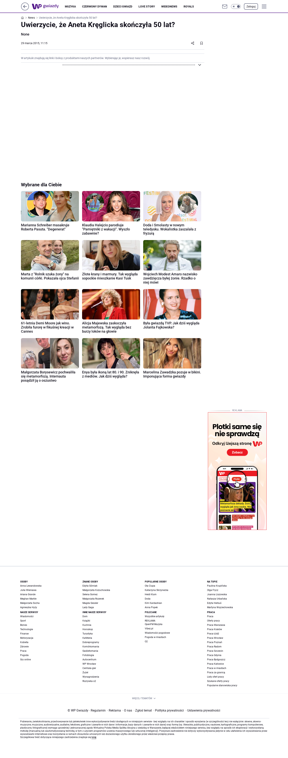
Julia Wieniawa (28, 590)
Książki (86, 620)
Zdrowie (24, 646)
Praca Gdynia (214, 655)
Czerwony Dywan (94, 6)
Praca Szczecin (215, 651)
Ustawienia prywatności (203, 710)
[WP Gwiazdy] (48, 6)
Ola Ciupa (150, 585)
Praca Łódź (213, 633)
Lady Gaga (88, 607)
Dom (85, 616)
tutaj (93, 737)
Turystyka (87, 633)
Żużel (85, 672)
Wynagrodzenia (90, 676)
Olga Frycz (212, 590)
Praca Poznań (214, 642)
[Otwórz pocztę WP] (225, 6)
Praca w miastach (216, 668)
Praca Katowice (215, 663)
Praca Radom (214, 646)
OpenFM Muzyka (153, 624)
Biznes (23, 625)
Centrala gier (89, 668)
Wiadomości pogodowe (157, 633)
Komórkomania (90, 646)
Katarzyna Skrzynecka (156, 590)
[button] (236, 6)
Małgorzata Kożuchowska (96, 590)
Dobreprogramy (90, 642)
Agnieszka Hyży (28, 607)
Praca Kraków (214, 629)
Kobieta (24, 642)
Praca (23, 651)
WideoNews (169, 6)
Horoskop (87, 629)
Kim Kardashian (153, 603)
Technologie (26, 629)
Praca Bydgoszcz (216, 659)
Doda (147, 598)
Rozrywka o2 (89, 681)
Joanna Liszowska (217, 594)
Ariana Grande (27, 594)
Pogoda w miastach (155, 637)
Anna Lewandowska (31, 585)
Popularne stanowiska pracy (222, 685)
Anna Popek (151, 607)
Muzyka (70, 6)
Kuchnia (86, 625)
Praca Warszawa (216, 625)
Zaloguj (250, 6)
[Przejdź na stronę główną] (25, 9)
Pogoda (24, 655)
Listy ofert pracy (215, 676)
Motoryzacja (26, 638)
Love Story (147, 6)
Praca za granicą (216, 672)
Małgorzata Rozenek (93, 598)
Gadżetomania (90, 651)
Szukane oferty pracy (218, 681)
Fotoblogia (88, 655)
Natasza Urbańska (217, 598)
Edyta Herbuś (214, 603)
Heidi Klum (151, 594)
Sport (23, 620)
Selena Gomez (90, 594)
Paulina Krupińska (217, 585)
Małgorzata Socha (30, 603)
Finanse (24, 633)
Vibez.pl (149, 628)
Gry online (25, 659)
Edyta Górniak (89, 585)
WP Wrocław (89, 663)
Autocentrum (89, 659)
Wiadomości (27, 616)
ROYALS (189, 6)
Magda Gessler (90, 603)
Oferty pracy (213, 620)
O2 (146, 641)
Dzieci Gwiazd (122, 6)
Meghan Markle (28, 598)
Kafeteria (87, 638)
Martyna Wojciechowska (220, 607)
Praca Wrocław (215, 638)
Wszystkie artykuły (154, 616)
